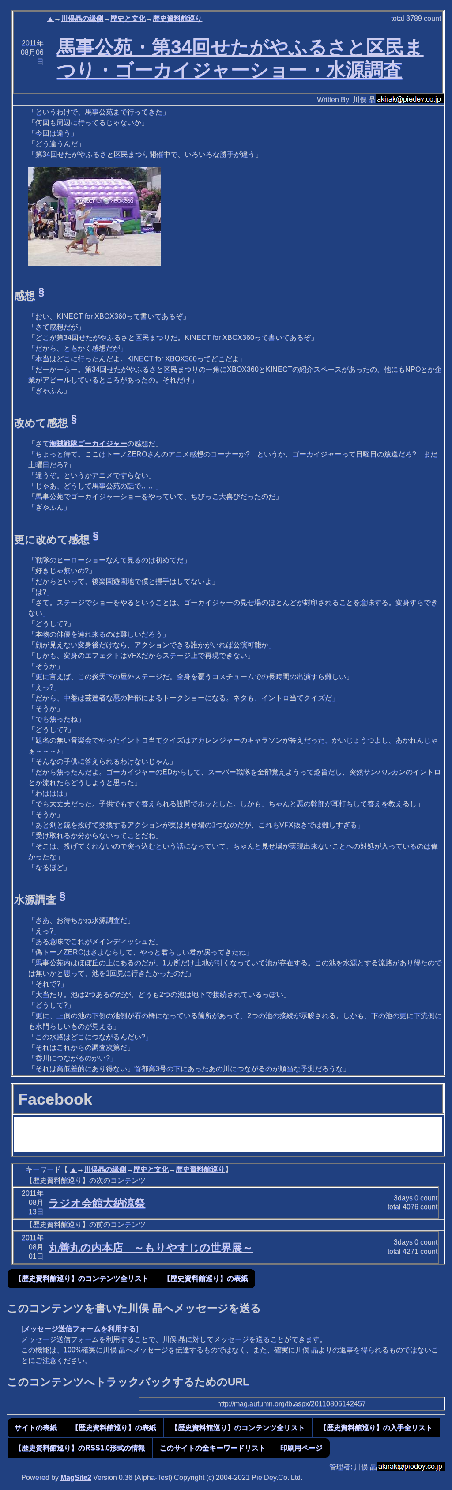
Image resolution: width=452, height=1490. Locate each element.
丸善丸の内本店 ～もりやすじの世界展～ (151, 1247)
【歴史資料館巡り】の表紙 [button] (205, 1278)
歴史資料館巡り (177, 18)
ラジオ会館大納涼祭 (97, 1203)
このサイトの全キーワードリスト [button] (213, 1448)
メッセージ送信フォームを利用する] (80, 1328)
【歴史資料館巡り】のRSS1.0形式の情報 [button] (80, 1448)
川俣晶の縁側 (82, 18)
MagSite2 (75, 1477)
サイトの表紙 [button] (36, 1427)
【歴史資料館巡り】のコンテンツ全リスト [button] (82, 1278)
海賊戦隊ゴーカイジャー (88, 443)
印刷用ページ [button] (301, 1448)
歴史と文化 (128, 18)
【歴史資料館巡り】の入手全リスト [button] (376, 1427)
